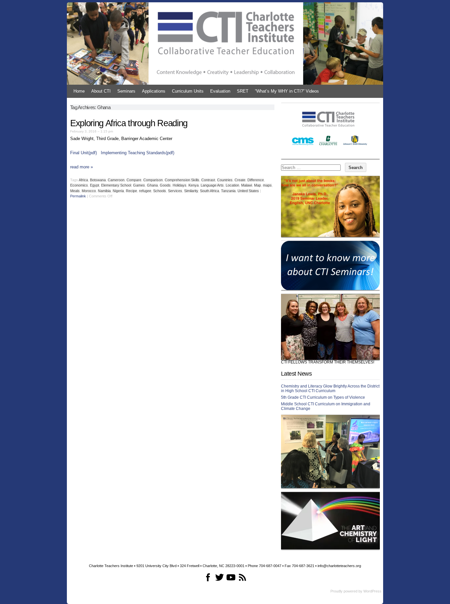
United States (248, 191)
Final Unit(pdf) (83, 152)
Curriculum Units (188, 91)
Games (139, 185)
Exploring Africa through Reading (128, 123)
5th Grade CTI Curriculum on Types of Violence (323, 397)
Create (240, 180)
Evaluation (220, 91)
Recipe (131, 191)
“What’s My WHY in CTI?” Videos (287, 91)
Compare (134, 180)
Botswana (98, 180)
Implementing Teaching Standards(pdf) (137, 152)
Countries (225, 180)
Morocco (89, 191)
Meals (75, 191)
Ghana (152, 185)
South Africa (209, 191)
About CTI (101, 91)
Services (175, 191)
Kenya (193, 185)
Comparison (153, 180)
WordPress (372, 591)
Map (257, 185)
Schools (159, 191)
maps (267, 185)
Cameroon (116, 180)
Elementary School (116, 185)
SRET (242, 91)
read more (81, 166)
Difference (255, 180)
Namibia (104, 191)
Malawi (246, 185)
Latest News (296, 373)
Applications (153, 91)
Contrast (208, 180)
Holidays (179, 185)
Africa (83, 180)
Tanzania (228, 191)
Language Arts (212, 185)
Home (79, 91)
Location (232, 185)
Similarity (191, 191)
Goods (165, 185)
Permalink (78, 196)
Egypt (94, 185)
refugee (145, 191)
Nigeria (118, 191)
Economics (79, 185)
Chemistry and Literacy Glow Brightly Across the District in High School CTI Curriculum (330, 388)
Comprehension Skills (182, 180)
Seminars (126, 91)
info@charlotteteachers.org (339, 566)
